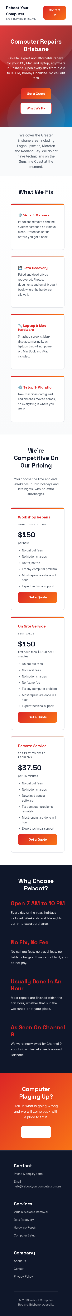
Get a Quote (36, 94)
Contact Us (54, 12)
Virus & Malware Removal (31, 1212)
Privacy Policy (23, 1276)
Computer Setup (25, 1235)
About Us (20, 1261)
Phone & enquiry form (28, 1174)
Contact (19, 1269)
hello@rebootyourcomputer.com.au (37, 1186)
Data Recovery (24, 1220)
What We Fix (36, 108)
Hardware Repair (25, 1227)
